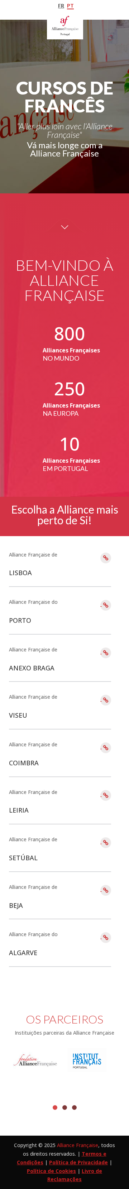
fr (61, 6)
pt (70, 6)
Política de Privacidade (78, 1162)
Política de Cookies (51, 1171)
